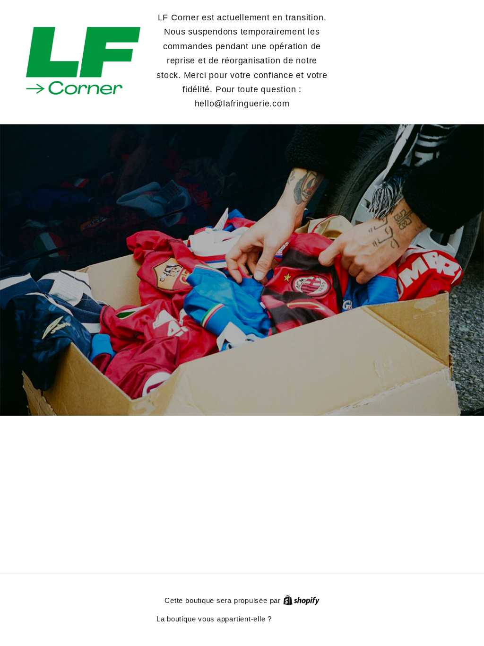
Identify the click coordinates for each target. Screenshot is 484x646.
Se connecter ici (301, 619)
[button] (402, 60)
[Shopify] (301, 600)
